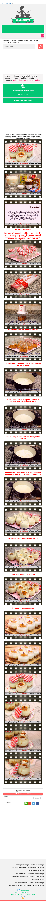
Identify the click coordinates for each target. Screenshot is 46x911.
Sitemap (12, 885)
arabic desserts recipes (20, 876)
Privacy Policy (23, 896)
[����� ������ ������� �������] (23, 890)
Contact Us (16, 42)
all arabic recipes (38, 885)
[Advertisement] (23, 65)
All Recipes (6, 40)
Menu (23, 28)
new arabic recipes (21, 883)
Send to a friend (23, 794)
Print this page (24, 791)
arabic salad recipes (19, 867)
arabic (42, 36)
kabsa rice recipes (38, 879)
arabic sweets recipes (37, 883)
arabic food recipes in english (17, 76)
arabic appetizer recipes (36, 870)
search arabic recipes (23, 885)
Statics (14, 40)
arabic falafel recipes (37, 876)
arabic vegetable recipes (35, 867)
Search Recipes (23, 40)
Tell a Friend (7, 42)
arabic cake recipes (37, 865)
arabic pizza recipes (22, 865)
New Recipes (34, 40)
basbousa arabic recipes (36, 873)
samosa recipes (21, 873)
